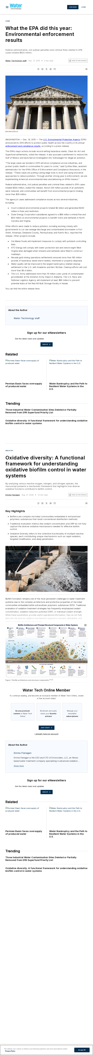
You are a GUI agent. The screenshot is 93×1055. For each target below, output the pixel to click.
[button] (7, 7)
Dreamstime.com (78, 548)
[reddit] (50, 69)
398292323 (56, 548)
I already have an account (46, 734)
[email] (55, 69)
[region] (46, 1050)
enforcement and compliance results (22, 146)
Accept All (82, 1050)
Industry (9, 450)
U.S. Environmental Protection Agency (61, 139)
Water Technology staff (16, 61)
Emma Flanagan (12, 495)
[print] (86, 69)
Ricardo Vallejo (67, 548)
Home (7, 21)
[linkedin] (42, 69)
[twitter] (46, 69)
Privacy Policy (10, 1051)
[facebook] (38, 69)
